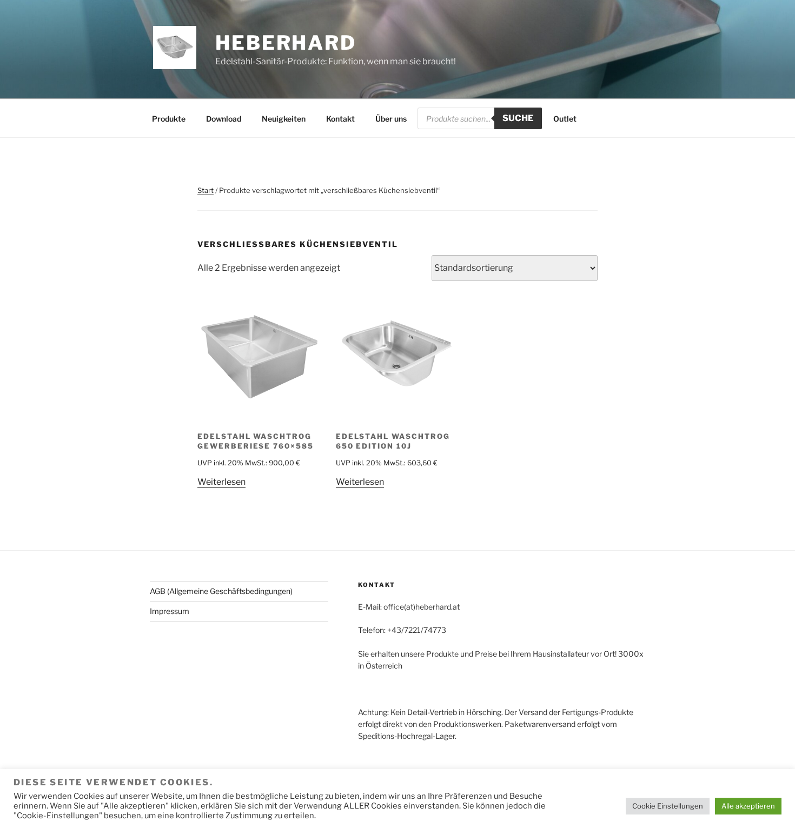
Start (205, 190)
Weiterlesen (221, 482)
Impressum (169, 611)
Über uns (391, 118)
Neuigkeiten (284, 118)
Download (223, 118)
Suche (518, 118)
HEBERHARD (285, 43)
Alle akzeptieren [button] (748, 806)
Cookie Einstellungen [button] (667, 806)
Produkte (169, 118)
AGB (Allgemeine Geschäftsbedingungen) (221, 591)
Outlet (565, 118)
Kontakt (340, 118)
